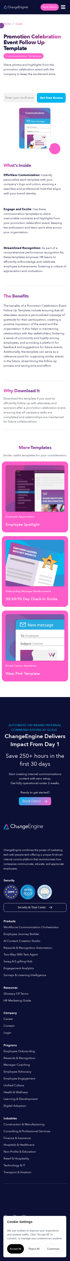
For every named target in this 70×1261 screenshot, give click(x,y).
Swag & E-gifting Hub (18, 961)
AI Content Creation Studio (22, 941)
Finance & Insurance (17, 1138)
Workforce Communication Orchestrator (31, 927)
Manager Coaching (17, 1065)
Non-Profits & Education (20, 1152)
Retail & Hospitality (16, 1158)
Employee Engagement (19, 1078)
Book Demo (49, 7)
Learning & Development (21, 1099)
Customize (53, 1248)
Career (8, 1019)
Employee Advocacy (17, 1072)
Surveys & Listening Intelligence (25, 975)
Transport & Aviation (17, 1172)
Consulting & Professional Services (27, 1131)
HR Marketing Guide (17, 1001)
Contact (9, 1026)
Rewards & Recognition (19, 1058)
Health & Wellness (16, 1092)
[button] (63, 7)
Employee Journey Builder (21, 934)
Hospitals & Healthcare (19, 1145)
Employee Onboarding (19, 1051)
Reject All (34, 1248)
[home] (16, 7)
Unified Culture (14, 1085)
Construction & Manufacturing (24, 1124)
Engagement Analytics (19, 968)
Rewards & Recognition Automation (28, 948)
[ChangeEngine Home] (24, 826)
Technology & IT (14, 1165)
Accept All (15, 1248)
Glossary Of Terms (16, 994)
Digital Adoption (15, 1106)
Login (7, 1033)
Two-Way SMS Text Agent (21, 954)
